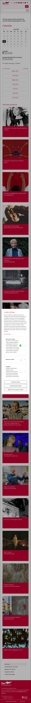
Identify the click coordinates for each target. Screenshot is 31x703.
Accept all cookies (15, 382)
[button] (24, 345)
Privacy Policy (7, 334)
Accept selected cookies (15, 386)
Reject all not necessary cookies (15, 389)
